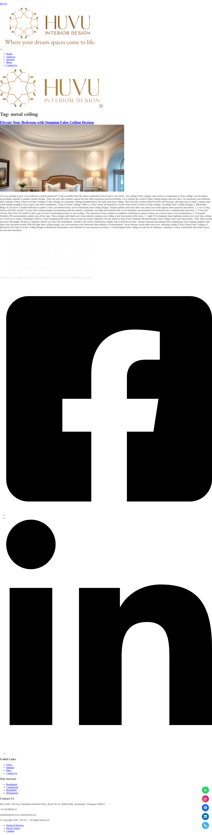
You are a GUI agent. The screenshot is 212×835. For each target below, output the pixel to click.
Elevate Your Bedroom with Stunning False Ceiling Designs (47, 122)
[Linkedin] (109, 753)
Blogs (9, 62)
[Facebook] (109, 515)
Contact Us (11, 65)
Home (9, 54)
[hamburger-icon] (1, 49)
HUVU (3, 3)
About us (10, 56)
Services (10, 59)
